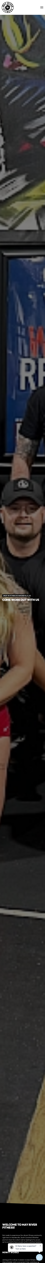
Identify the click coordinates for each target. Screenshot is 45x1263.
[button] (32, 1257)
